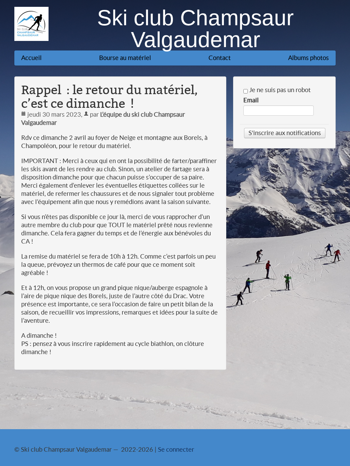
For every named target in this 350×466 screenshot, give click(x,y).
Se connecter (176, 449)
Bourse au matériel (125, 57)
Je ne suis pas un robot (279, 90)
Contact (219, 57)
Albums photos (308, 57)
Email (251, 100)
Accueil (31, 57)
